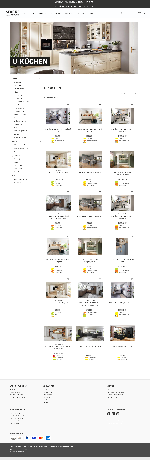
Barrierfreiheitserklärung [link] (116, 392)
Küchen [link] (45, 402)
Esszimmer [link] (46, 397)
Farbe (14, 152)
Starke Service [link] (15, 392)
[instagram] (113, 414)
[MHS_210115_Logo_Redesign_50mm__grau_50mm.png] (13, 13)
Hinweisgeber (53, 446)
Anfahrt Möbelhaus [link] (16, 395)
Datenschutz (28, 446)
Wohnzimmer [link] (47, 395)
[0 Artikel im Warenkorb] (144, 13)
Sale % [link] (45, 389)
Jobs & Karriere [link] (112, 397)
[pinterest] (117, 414)
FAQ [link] (108, 389)
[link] (28, 13)
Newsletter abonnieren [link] (115, 395)
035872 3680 (14, 423)
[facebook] (108, 414)
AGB (11, 446)
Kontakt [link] (12, 389)
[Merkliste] (139, 13)
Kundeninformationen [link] (17, 397)
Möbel (14, 78)
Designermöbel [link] (48, 392)
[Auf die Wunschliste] (68, 105)
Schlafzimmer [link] (47, 400)
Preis (14, 175)
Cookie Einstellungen (66, 446)
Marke (14, 141)
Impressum (18, 446)
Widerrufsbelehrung (40, 446)
